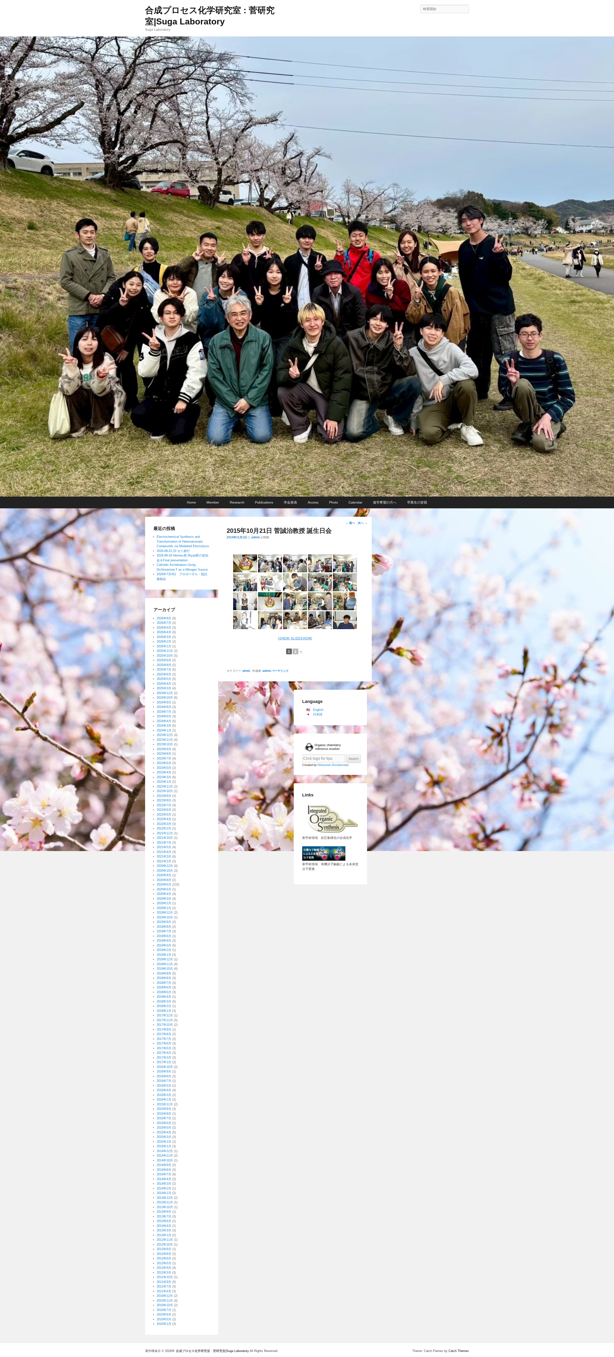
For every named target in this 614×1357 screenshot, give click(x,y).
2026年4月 (164, 632)
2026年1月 (164, 646)
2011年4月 (164, 1291)
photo (246, 671)
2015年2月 (164, 1141)
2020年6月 (164, 884)
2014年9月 (164, 1165)
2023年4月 (164, 772)
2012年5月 (164, 1263)
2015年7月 (164, 1118)
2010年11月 (165, 1300)
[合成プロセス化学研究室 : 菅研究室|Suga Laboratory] (307, 266)
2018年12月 (165, 959)
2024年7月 (164, 711)
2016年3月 (164, 1095)
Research (237, 502)
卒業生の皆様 (417, 502)
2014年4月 (164, 1179)
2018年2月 (164, 1006)
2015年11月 (165, 1104)
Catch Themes (459, 1351)
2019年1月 (164, 955)
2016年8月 (164, 1076)
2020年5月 (164, 889)
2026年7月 (164, 623)
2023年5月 (164, 768)
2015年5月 (164, 1127)
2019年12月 (165, 912)
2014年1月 (164, 1193)
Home (191, 502)
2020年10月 (165, 870)
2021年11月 (165, 833)
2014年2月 (164, 1188)
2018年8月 (164, 978)
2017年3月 (164, 1057)
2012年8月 (164, 1254)
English (318, 710)
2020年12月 (165, 866)
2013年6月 (164, 1221)
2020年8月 (164, 880)
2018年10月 (165, 968)
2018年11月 (165, 964)
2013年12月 (165, 1198)
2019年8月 (164, 926)
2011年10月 (165, 1277)
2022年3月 (164, 824)
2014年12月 (165, 1151)
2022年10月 (165, 791)
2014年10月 (165, 1160)
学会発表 (290, 502)
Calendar (355, 502)
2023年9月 (164, 749)
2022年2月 (164, 828)
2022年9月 (164, 796)
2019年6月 (164, 936)
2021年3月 (164, 856)
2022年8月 (164, 800)
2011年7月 (164, 1286)
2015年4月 (164, 1132)
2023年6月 (164, 763)
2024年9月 (164, 702)
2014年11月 (165, 1155)
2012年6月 (164, 1258)
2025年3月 (164, 688)
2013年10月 (165, 1207)
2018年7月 (164, 983)
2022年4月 (164, 819)
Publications (264, 502)
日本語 (317, 714)
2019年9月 (164, 922)
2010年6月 (164, 1314)
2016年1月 (164, 1099)
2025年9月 (164, 660)
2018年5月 (164, 992)
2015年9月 (164, 1109)
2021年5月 (164, 847)
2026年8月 (164, 618)
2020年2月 (164, 903)
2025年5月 (164, 679)
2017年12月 (165, 1015)
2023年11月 (165, 740)
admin (255, 537)
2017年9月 (164, 1029)
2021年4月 (164, 852)
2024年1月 (164, 730)
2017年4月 (164, 1053)
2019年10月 (165, 917)
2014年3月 (164, 1183)
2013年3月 (164, 1230)
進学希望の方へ (384, 502)
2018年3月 (164, 1001)
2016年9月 (164, 1071)
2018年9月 (164, 973)
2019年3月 (164, 945)
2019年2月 (164, 950)
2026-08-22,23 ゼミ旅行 (173, 551)
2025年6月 (164, 674)
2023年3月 (164, 777)
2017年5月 (164, 1048)
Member (213, 502)
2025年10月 (165, 655)
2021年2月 (164, 861)
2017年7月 (164, 1039)
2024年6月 (164, 716)
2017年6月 (164, 1043)
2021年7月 (164, 842)
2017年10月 (165, 1024)
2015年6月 (164, 1123)
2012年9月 (164, 1249)
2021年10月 (165, 838)
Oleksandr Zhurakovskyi (333, 765)
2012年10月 (165, 1244)
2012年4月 (164, 1268)
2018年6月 (164, 987)
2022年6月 (164, 810)
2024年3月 (164, 725)
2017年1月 (164, 1062)
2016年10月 (165, 1067)
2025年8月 (164, 665)
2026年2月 (164, 641)
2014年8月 (164, 1169)
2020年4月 (164, 894)
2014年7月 (164, 1174)
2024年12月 (165, 693)
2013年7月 (164, 1216)
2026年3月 (164, 637)
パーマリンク (280, 671)
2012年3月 (164, 1272)
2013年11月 (165, 1202)
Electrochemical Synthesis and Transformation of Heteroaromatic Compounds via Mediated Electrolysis (183, 541)
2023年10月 (165, 744)
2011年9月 (164, 1282)
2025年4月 (164, 683)
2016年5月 (164, 1085)
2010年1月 (164, 1324)
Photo (333, 502)
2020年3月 (164, 898)
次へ (362, 523)
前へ (350, 523)
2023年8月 (164, 753)
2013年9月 (164, 1211)
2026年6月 (164, 627)
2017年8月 (164, 1034)
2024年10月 (165, 697)
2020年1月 (164, 908)
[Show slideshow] (295, 638)
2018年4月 (164, 996)
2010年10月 (165, 1305)
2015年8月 (164, 1113)
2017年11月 (165, 1020)
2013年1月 (164, 1235)
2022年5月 (164, 814)
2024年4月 (164, 721)
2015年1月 (164, 1146)
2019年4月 (164, 940)
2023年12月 (165, 735)
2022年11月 (165, 786)
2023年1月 (164, 781)
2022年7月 (164, 805)
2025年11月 (165, 651)
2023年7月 (164, 758)
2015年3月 (164, 1137)
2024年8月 (164, 707)
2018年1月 (164, 1011)
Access (313, 502)
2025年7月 (164, 669)
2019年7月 (164, 931)
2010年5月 (164, 1319)
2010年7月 (164, 1310)
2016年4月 (164, 1090)
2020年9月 (164, 875)
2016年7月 (164, 1081)
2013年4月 (164, 1226)
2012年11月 (165, 1239)
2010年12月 (165, 1296)
